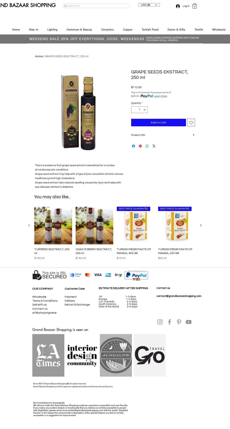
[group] (115, 235)
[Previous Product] (29, 225)
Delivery (70, 300)
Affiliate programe (44, 312)
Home (39, 56)
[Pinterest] (179, 321)
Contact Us (40, 308)
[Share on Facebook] (133, 146)
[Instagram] (160, 321)
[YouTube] (188, 321)
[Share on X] (154, 146)
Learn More (160, 96)
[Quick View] (53, 225)
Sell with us (39, 304)
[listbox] (149, 5)
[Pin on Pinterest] (140, 146)
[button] (149, 5)
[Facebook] (169, 321)
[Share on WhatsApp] (147, 146)
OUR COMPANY (42, 288)
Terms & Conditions (45, 300)
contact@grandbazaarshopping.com (179, 296)
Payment (71, 296)
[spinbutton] (139, 110)
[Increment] (145, 110)
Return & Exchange (77, 304)
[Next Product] (201, 225)
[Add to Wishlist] (191, 122)
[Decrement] (134, 110)
